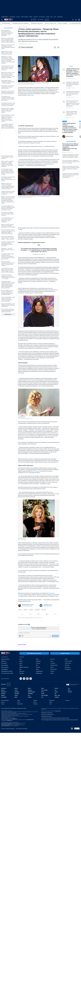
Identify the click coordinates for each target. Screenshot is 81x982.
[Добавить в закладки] (55, 47)
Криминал (38, 661)
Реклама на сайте (5, 659)
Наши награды (4, 665)
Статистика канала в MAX (7, 673)
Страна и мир (68, 663)
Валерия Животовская (28, 604)
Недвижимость (4, 16)
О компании (4, 663)
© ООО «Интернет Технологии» (21, 728)
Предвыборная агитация (6, 671)
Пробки (48, 16)
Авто (20, 659)
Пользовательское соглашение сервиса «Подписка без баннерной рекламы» (55, 718)
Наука (37, 669)
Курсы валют (42, 16)
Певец (20, 609)
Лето (37, 665)
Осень (51, 661)
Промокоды (60, 16)
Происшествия (53, 665)
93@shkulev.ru (14, 718)
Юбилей (31, 609)
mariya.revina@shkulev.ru (5, 725)
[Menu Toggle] (2, 20)
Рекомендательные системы (46, 716)
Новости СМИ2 (22, 644)
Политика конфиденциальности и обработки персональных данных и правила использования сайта (59, 719)
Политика (52, 663)
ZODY (52, 16)
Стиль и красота (68, 661)
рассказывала (36, 471)
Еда (20, 669)
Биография (37, 609)
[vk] (24, 678)
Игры (55, 16)
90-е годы (44, 609)
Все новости (8, 28)
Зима (37, 659)
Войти (22, 636)
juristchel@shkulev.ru (30, 719)
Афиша (30, 16)
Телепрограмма (24, 16)
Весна (20, 663)
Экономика (67, 667)
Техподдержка (4, 669)
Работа (52, 667)
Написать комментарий (27, 47)
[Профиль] (78, 20)
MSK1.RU (31, 93)
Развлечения (53, 669)
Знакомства (12, 16)
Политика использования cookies (47, 714)
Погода (18, 16)
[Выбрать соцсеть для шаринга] (58, 47)
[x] (30, 678)
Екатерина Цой (47, 604)
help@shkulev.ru (9, 720)
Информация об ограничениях (46, 712)
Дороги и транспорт (23, 667)
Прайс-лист (3, 661)
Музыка (25, 609)
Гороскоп (35, 16)
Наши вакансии (4, 667)
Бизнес (21, 661)
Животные (21, 671)
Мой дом (38, 667)
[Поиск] (72, 20)
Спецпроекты (68, 669)
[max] (27, 678)
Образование (39, 673)
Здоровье (21, 673)
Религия (52, 671)
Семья (51, 673)
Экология (67, 665)
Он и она (52, 659)
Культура (38, 663)
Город (20, 665)
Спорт (66, 659)
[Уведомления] (75, 20)
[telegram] (20, 678)
